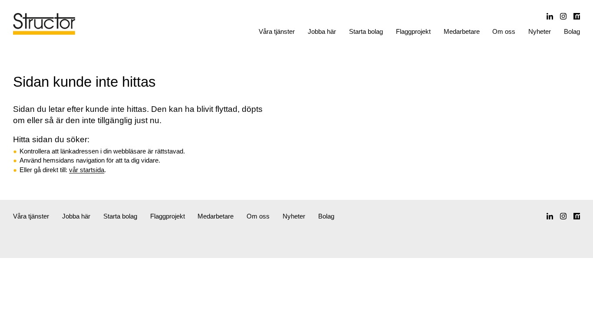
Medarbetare (462, 31)
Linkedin (550, 16)
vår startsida (86, 169)
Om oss (503, 31)
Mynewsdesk (576, 16)
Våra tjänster (277, 31)
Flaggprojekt (413, 31)
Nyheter (539, 31)
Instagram (563, 16)
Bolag (572, 31)
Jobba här (322, 31)
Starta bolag (366, 31)
